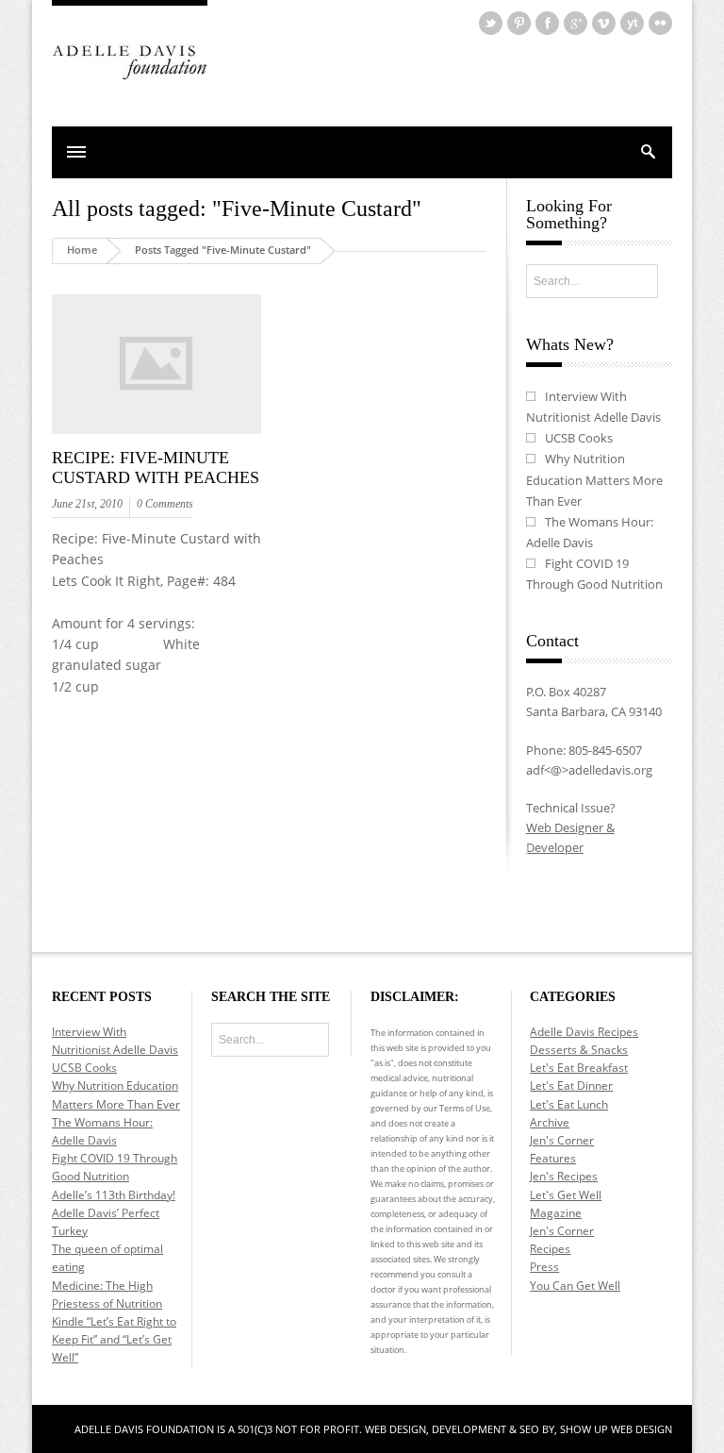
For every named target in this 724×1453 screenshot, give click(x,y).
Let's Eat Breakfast (579, 1068)
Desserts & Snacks (579, 1050)
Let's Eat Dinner (571, 1085)
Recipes (550, 1249)
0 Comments (165, 503)
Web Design (395, 1429)
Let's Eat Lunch (569, 1104)
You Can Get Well (575, 1286)
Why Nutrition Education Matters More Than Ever (594, 479)
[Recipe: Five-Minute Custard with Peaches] (156, 434)
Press (544, 1267)
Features (553, 1158)
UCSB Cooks (579, 437)
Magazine (556, 1213)
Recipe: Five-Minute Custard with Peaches (155, 468)
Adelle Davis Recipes (584, 1032)
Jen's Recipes (564, 1176)
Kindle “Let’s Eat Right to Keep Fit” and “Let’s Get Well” (114, 1339)
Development (470, 1429)
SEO (529, 1429)
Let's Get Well (565, 1195)
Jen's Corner (562, 1140)
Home (82, 249)
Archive (549, 1122)
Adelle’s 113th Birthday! (113, 1195)
